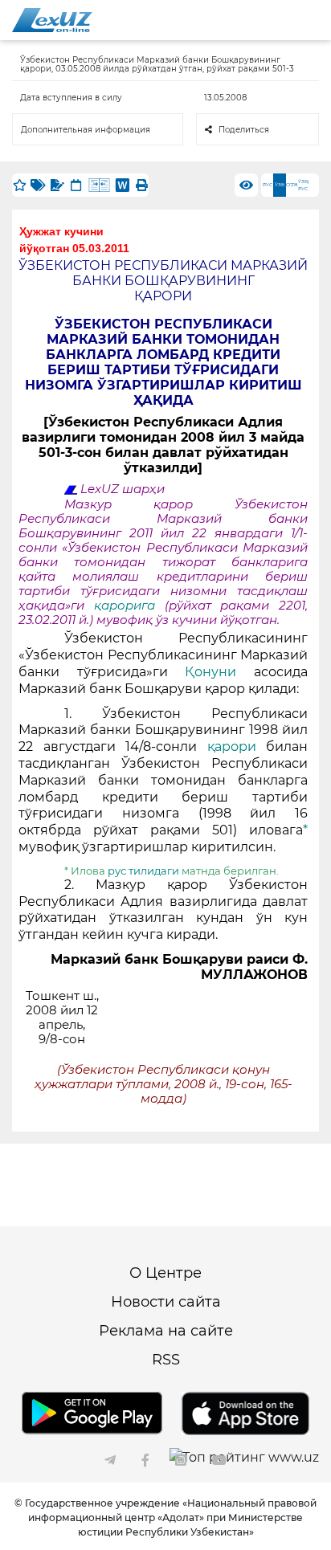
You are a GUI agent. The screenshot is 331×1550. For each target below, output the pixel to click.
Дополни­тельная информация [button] (85, 129)
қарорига (124, 605)
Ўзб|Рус (303, 185)
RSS (166, 1359)
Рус (267, 185)
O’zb (292, 185)
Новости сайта (166, 1302)
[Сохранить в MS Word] (122, 185)
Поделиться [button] (244, 129)
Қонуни (219, 671)
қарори (237, 746)
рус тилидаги (143, 870)
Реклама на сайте (166, 1331)
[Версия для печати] (141, 185)
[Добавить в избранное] (19, 185)
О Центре (165, 1273)
